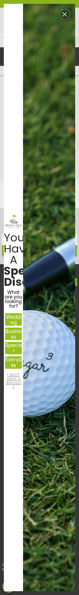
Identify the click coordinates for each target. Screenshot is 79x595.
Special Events (13, 348)
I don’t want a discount (13, 377)
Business (13, 334)
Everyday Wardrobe (13, 362)
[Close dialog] (64, 14)
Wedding (13, 319)
